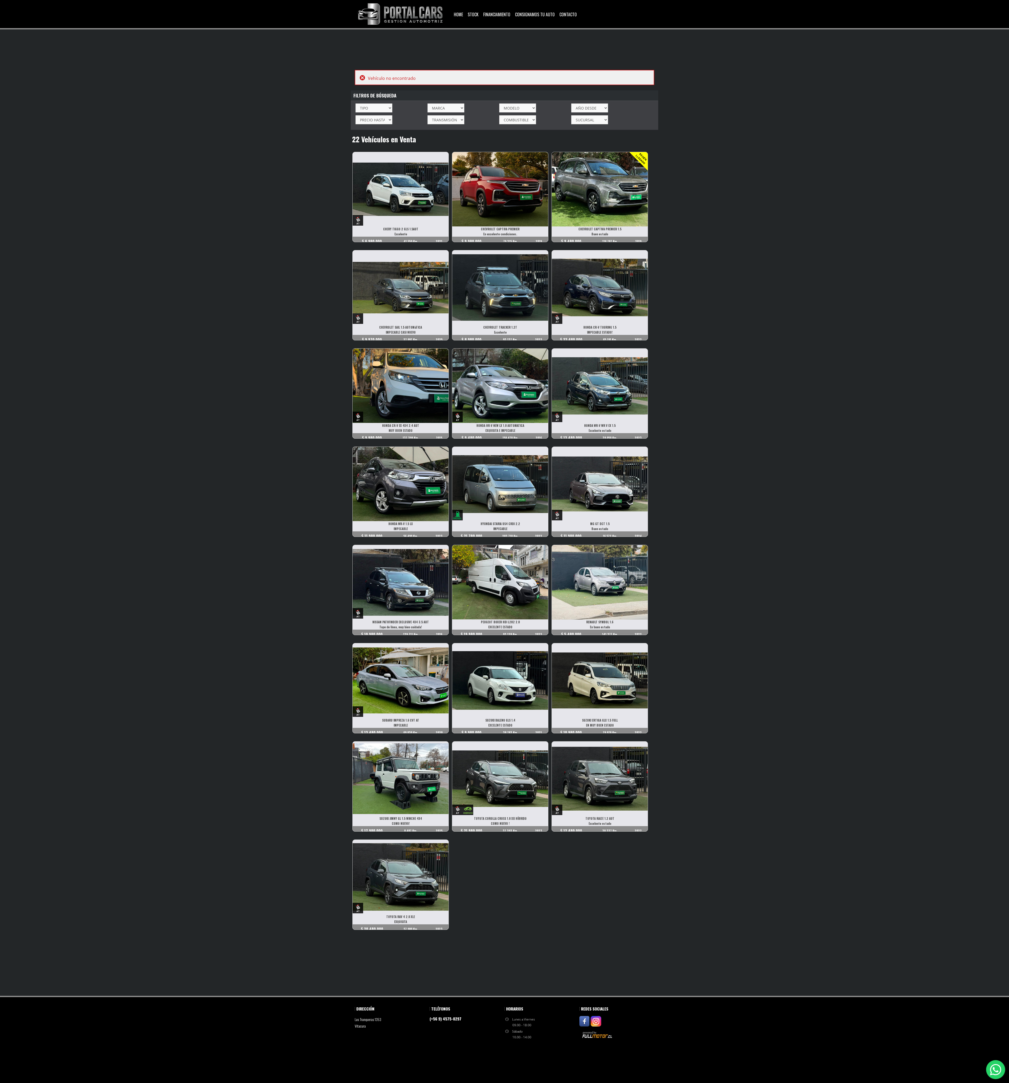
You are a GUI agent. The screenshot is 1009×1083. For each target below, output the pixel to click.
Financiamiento (496, 14)
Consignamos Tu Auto (535, 14)
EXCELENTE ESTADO (500, 627)
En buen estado (600, 627)
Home (458, 14)
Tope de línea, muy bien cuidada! (400, 627)
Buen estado (599, 234)
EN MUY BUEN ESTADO (600, 725)
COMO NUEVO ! (500, 823)
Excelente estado (600, 430)
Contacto (568, 14)
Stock (473, 14)
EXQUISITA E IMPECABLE (500, 430)
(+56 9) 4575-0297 (445, 1019)
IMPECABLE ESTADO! (599, 332)
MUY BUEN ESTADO (401, 430)
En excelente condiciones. (500, 234)
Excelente (400, 234)
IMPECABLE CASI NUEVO (401, 332)
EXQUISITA (400, 922)
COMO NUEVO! (401, 823)
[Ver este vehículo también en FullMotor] (597, 1035)
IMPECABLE (401, 529)
